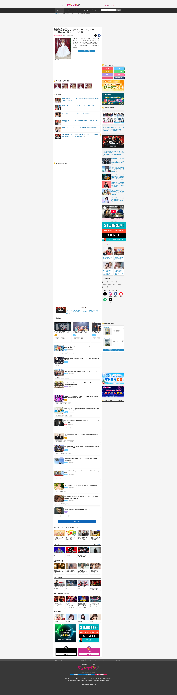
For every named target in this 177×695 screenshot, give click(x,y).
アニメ (62, 377)
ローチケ (75, 674)
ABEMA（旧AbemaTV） (64, 491)
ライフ (104, 660)
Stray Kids (57, 365)
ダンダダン (57, 338)
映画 (107, 68)
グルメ (76, 660)
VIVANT (94, 338)
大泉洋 (70, 453)
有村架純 (105, 284)
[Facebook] (115, 294)
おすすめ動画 (58, 577)
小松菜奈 (114, 284)
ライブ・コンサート (71, 353)
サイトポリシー (75, 678)
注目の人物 (58, 612)
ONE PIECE (58, 377)
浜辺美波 (109, 282)
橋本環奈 (109, 284)
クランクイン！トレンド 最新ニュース (67, 528)
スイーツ (89, 660)
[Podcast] (105, 299)
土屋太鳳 (105, 287)
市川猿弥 (98, 338)
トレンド (108, 77)
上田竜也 (57, 403)
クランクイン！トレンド (59, 660)
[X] (105, 294)
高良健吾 (67, 503)
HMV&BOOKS (100, 674)
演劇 (107, 71)
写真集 (114, 282)
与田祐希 (109, 287)
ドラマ (107, 74)
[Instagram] (110, 294)
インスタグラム (58, 465)
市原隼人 (66, 415)
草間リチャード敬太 (63, 403)
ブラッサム (57, 503)
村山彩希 (62, 338)
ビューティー (97, 660)
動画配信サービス (119, 77)
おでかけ (82, 660)
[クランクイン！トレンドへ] (110, 5)
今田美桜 (105, 282)
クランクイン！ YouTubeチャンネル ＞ (117, 218)
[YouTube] (121, 294)
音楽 (82, 338)
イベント (66, 377)
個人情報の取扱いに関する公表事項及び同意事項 (80, 680)
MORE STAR (58, 353)
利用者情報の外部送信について (102, 680)
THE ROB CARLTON (59, 441)
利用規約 (83, 678)
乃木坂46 (119, 282)
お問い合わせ (98, 678)
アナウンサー (58, 478)
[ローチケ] (118, 5)
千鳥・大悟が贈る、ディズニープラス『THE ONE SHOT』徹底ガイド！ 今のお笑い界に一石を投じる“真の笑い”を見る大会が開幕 (82, 312)
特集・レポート (119, 660)
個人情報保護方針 (107, 678)
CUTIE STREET (76, 338)
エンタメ (119, 68)
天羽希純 (57, 491)
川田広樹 (70, 415)
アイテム (110, 660)
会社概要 (67, 678)
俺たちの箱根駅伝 (64, 453)
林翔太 (70, 403)
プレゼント (57, 453)
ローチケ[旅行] (87, 674)
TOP (55, 13)
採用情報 (90, 678)
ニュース (59, 13)
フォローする (66, 654)
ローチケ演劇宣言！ (70, 441)
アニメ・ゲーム (119, 71)
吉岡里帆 (119, 284)
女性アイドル (64, 353)
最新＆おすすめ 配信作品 (62, 594)
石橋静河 (62, 503)
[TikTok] (110, 299)
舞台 (65, 441)
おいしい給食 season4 (59, 415)
